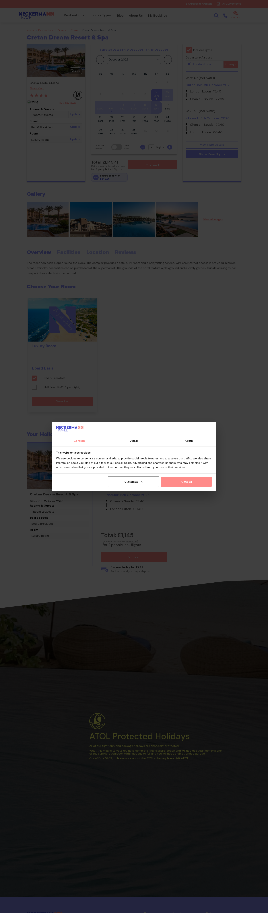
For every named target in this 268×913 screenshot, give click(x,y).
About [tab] (189, 440)
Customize (131, 481)
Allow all (186, 481)
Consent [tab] (79, 440)
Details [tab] (134, 440)
